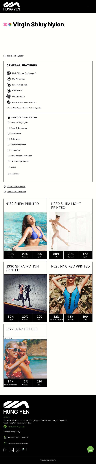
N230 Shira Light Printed (66, 206)
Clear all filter (13, 174)
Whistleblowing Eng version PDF (18, 437)
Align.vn (53, 460)
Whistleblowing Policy (12, 432)
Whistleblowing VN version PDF (18, 443)
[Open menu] (88, 6)
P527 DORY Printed (22, 329)
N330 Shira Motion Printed (22, 268)
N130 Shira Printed (22, 204)
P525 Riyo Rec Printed (70, 266)
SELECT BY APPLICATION (24, 117)
